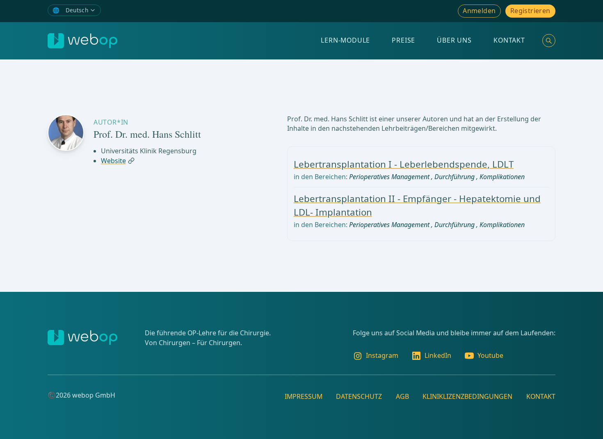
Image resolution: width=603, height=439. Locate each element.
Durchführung (454, 176)
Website (113, 160)
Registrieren (530, 10)
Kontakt (509, 40)
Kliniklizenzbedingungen (467, 396)
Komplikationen (502, 176)
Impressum (303, 396)
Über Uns (454, 40)
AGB (402, 396)
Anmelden (479, 10)
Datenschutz (359, 396)
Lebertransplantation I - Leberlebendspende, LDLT (404, 164)
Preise (403, 40)
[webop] (82, 41)
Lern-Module (345, 40)
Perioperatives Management (389, 176)
